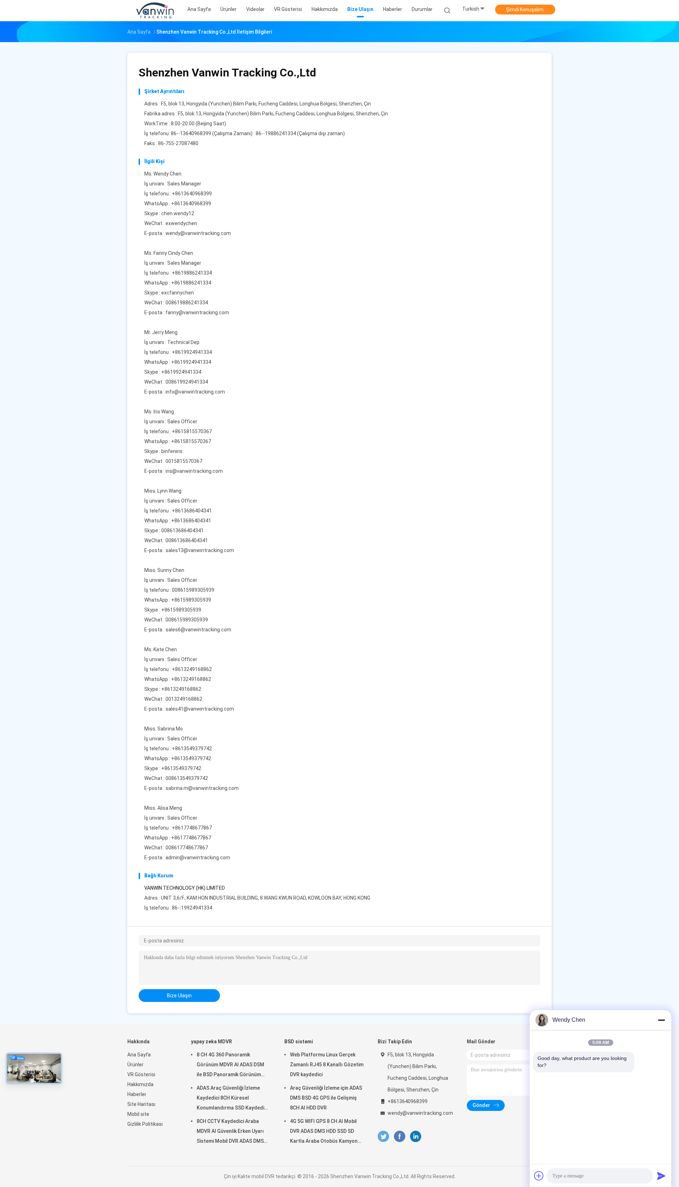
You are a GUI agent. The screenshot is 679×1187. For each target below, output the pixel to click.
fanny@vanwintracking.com (197, 312)
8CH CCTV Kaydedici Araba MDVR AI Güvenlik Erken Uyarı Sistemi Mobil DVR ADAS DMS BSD (230, 1132)
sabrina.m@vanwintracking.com (202, 788)
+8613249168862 (191, 679)
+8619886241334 (191, 283)
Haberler (136, 1094)
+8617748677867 (191, 838)
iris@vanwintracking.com (194, 471)
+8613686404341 (191, 520)
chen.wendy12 (177, 213)
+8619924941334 (191, 362)
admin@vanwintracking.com (198, 857)
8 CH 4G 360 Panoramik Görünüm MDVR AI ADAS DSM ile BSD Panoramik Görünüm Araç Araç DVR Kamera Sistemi (232, 1065)
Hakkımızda (140, 1084)
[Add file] (539, 1175)
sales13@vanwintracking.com (200, 550)
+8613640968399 (191, 203)
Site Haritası (141, 1104)
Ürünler (135, 1064)
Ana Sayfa (139, 1054)
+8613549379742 (191, 758)
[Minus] (661, 1020)
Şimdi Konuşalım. (525, 9)
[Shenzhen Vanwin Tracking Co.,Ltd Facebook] (399, 1136)
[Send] (661, 1175)
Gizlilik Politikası (145, 1124)
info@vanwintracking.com (195, 392)
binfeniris (171, 451)
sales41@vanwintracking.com (200, 709)
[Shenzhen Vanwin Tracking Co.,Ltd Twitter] (383, 1136)
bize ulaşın (179, 995)
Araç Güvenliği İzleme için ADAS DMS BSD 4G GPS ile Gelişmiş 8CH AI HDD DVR (326, 1098)
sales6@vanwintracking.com (198, 629)
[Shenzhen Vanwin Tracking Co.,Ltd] (155, 10)
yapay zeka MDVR (211, 1041)
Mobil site (138, 1114)
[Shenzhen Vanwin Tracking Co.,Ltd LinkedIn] (416, 1136)
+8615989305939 (191, 600)
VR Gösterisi (141, 1074)
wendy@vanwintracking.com (198, 233)
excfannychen (177, 293)
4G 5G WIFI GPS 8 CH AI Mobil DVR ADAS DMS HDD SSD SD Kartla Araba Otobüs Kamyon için (324, 1132)
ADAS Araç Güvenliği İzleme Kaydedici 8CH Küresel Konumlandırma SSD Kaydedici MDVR (232, 1099)
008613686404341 (182, 530)
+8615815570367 (191, 441)
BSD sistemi (298, 1041)
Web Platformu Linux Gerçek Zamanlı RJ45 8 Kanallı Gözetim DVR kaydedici (327, 1064)
